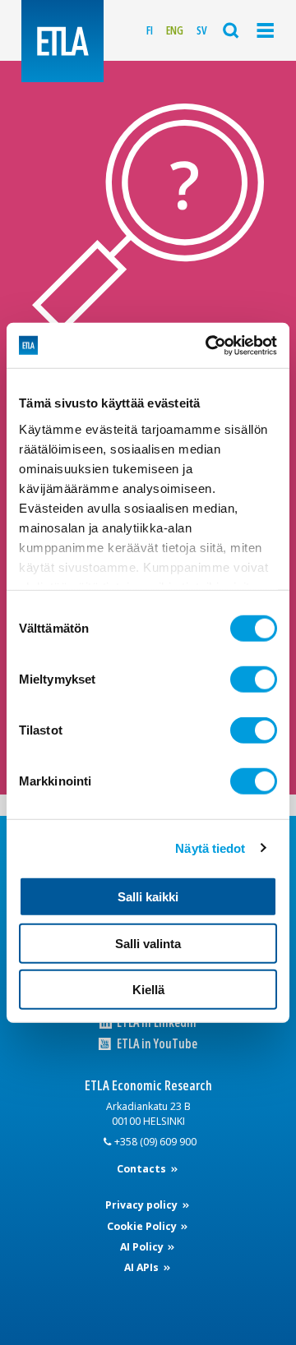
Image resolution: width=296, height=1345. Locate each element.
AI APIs (142, 1267)
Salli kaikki (148, 897)
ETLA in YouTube (155, 1044)
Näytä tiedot (210, 847)
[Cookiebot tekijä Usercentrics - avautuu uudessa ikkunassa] (209, 345)
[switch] (253, 679)
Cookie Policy (143, 1226)
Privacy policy (142, 1205)
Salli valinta (148, 943)
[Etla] (62, 41)
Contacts (143, 1169)
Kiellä (148, 990)
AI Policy (143, 1247)
